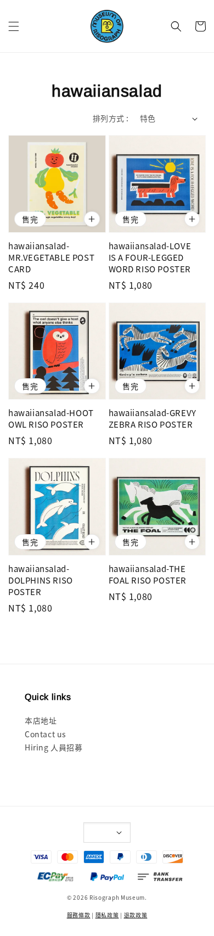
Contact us (45, 733)
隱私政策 (107, 915)
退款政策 (136, 915)
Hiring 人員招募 (54, 747)
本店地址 (41, 720)
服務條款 (79, 915)
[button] (14, 26)
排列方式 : (110, 118)
